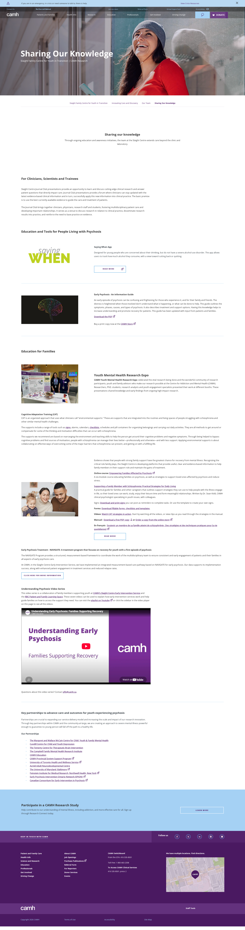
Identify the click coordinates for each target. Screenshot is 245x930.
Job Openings (70, 857)
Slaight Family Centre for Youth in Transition (89, 103)
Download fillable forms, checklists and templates (126, 508)
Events (67, 876)
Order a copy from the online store (152, 519)
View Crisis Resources (190, 3)
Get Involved (26, 872)
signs (68, 427)
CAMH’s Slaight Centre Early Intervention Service (116, 593)
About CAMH (70, 853)
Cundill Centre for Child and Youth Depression (52, 744)
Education (25, 865)
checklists (94, 427)
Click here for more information (42, 575)
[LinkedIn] (199, 836)
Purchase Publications (74, 861)
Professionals (26, 868)
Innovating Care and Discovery (125, 103)
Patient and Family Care (31, 853)
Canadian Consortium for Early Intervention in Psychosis (57, 780)
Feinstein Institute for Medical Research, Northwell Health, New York (63, 773)
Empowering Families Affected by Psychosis (130, 473)
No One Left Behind (43, 9)
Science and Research (30, 861)
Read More (108, 269)
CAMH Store (127, 324)
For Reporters (70, 868)
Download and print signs (112, 502)
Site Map (148, 919)
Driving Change (27, 876)
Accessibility (200, 9)
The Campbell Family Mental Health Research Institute (56, 751)
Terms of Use (70, 919)
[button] (46, 14)
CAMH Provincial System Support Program (50, 758)
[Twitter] (188, 836)
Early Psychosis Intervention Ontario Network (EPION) (56, 776)
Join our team (113, 9)
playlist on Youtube (100, 600)
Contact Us (11, 9)
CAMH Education (38, 755)
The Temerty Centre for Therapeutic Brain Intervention (56, 747)
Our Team (146, 103)
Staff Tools (190, 908)
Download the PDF (103, 316)
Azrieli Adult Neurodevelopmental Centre (50, 766)
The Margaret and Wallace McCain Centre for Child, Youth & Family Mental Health (69, 740)
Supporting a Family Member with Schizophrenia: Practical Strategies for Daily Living (135, 486)
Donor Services (70, 872)
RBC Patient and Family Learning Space (44, 596)
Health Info (26, 857)
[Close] (237, 3)
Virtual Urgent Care (174, 9)
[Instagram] (211, 836)
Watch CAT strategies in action (116, 514)
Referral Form (143, 9)
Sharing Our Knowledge (165, 103)
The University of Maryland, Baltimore (48, 769)
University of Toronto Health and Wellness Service (54, 762)
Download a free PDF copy (116, 519)
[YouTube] (222, 836)
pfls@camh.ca (69, 692)
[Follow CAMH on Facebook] (177, 836)
